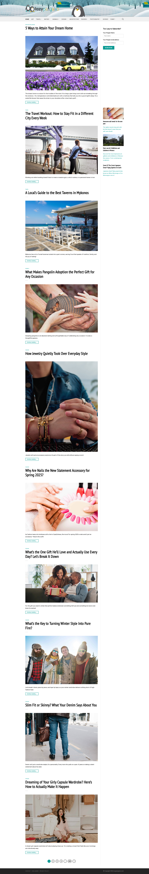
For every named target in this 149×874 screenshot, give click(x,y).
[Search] (123, 19)
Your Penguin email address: (111, 40)
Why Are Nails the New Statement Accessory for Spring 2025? (57, 472)
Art (32, 19)
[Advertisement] (116, 79)
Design (64, 19)
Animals (55, 19)
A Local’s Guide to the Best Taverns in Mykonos (57, 192)
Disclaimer (35, 871)
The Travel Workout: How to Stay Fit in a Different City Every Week (59, 115)
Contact (28, 871)
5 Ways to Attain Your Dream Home (49, 27)
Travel (38, 19)
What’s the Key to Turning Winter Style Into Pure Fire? (58, 625)
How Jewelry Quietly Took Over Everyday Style (56, 353)
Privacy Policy (44, 871)
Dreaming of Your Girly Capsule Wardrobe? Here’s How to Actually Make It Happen (58, 784)
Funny (112, 19)
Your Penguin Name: (109, 33)
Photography (95, 19)
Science (105, 19)
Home (27, 19)
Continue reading (32, 102)
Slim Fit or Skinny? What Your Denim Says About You (61, 704)
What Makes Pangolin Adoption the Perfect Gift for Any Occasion (59, 274)
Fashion (84, 19)
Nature (46, 19)
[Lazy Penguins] (42, 8)
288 (69, 861)
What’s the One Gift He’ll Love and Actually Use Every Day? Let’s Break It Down (61, 554)
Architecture (74, 19)
